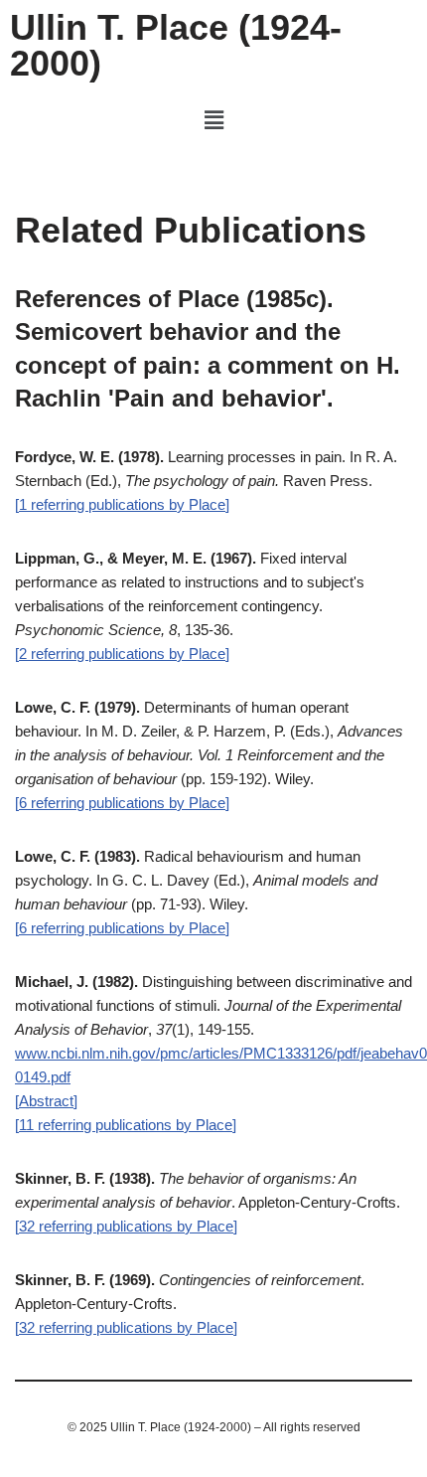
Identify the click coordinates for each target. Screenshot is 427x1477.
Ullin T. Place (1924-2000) (176, 45)
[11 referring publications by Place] (125, 1124)
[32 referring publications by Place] (126, 1226)
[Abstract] (46, 1100)
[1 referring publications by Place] (122, 504)
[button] (213, 120)
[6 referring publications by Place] (122, 802)
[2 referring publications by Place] (122, 653)
